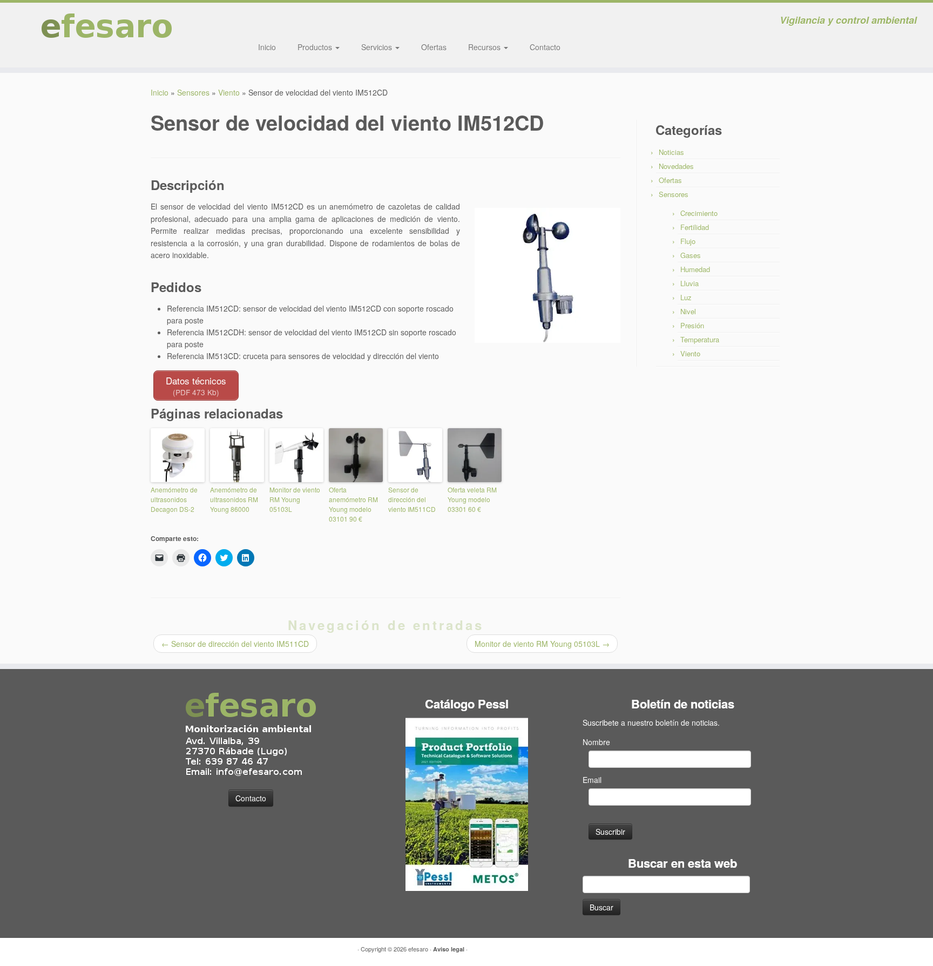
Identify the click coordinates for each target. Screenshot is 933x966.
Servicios (377, 47)
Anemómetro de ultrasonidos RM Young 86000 (234, 499)
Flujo (687, 241)
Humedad (695, 269)
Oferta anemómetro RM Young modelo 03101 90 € (353, 504)
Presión (692, 325)
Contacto (545, 47)
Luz (686, 297)
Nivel (688, 311)
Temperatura (699, 339)
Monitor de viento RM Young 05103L (294, 499)
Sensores (193, 92)
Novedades (676, 166)
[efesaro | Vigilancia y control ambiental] (107, 35)
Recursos (485, 47)
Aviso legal (448, 949)
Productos (316, 47)
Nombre (596, 742)
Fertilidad (694, 227)
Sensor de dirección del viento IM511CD (412, 499)
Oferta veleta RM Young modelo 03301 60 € (472, 499)
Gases (690, 255)
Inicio (267, 47)
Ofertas (434, 47)
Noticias (671, 152)
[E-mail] (272, 22)
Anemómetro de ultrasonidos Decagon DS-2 (174, 499)
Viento (229, 92)
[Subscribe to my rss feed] (257, 22)
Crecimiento (699, 213)
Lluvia (689, 283)
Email (592, 779)
